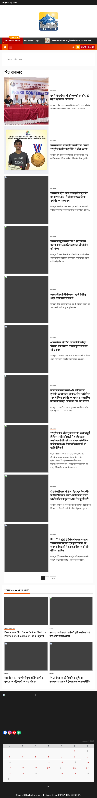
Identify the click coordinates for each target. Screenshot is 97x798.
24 (9, 773)
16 (87, 762)
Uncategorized (9, 628)
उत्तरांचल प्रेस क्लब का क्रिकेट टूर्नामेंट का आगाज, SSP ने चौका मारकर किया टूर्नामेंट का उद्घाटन (69, 196)
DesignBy (50, 795)
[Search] (73, 47)
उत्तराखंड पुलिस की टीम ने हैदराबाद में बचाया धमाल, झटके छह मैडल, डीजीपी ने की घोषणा (69, 244)
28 (61, 773)
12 (35, 762)
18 (22, 768)
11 (22, 762)
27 (48, 773)
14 (61, 762)
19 (35, 768)
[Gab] (19, 733)
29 (74, 773)
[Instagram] (10, 733)
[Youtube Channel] (14, 733)
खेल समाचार (53, 91)
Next (53, 578)
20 (48, 768)
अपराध (51, 628)
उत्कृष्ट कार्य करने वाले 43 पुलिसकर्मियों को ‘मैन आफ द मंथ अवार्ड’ (64, 41)
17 (9, 768)
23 (87, 768)
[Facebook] (5, 733)
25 (22, 773)
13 (48, 762)
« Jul (46, 786)
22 (74, 768)
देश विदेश (6, 673)
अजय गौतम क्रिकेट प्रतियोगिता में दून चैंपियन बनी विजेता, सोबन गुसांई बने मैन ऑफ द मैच (69, 346)
